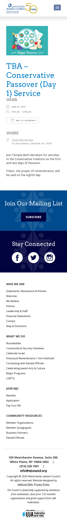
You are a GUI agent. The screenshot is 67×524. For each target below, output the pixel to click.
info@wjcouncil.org (33, 470)
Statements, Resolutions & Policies (26, 291)
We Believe (12, 301)
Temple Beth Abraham (22, 140)
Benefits (11, 395)
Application (12, 400)
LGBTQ (10, 378)
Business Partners (17, 432)
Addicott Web (25, 484)
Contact (10, 321)
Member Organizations (20, 422)
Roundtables (13, 343)
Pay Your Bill (13, 405)
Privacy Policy (42, 484)
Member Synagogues (18, 427)
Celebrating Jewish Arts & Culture (25, 368)
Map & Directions (16, 326)
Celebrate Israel (15, 353)
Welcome (11, 296)
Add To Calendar (24, 120)
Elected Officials (15, 437)
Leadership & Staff (17, 311)
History (10, 306)
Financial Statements (18, 316)
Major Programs (16, 373)
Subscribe (33, 217)
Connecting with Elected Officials (25, 363)
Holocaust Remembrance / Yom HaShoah (30, 358)
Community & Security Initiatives (25, 348)
